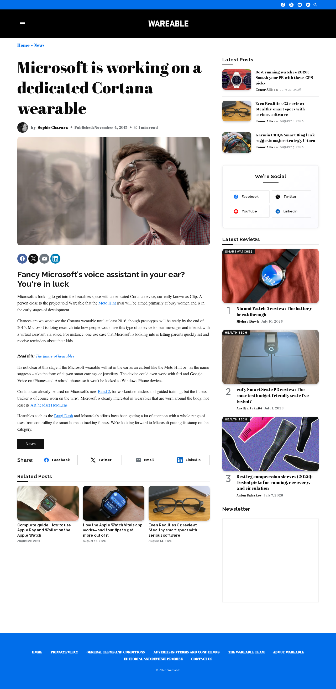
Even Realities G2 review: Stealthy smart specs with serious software (280, 109)
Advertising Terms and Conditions (187, 652)
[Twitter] (291, 4)
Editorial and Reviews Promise (153, 658)
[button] (22, 259)
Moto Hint (107, 303)
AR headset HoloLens (48, 405)
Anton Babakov (249, 495)
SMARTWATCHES (239, 251)
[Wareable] (168, 23)
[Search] (315, 4)
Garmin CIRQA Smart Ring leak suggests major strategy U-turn (285, 137)
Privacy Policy (64, 652)
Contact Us (201, 658)
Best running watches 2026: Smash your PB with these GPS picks (284, 77)
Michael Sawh (248, 321)
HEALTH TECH (236, 332)
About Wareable (288, 652)
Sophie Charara (53, 127)
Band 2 (104, 391)
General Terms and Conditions (115, 652)
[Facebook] (283, 4)
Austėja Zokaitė (249, 408)
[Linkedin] (308, 4)
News (39, 45)
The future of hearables (55, 356)
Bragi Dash (63, 415)
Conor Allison (266, 89)
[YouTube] (299, 4)
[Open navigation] (23, 23)
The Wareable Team (246, 652)
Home (23, 45)
